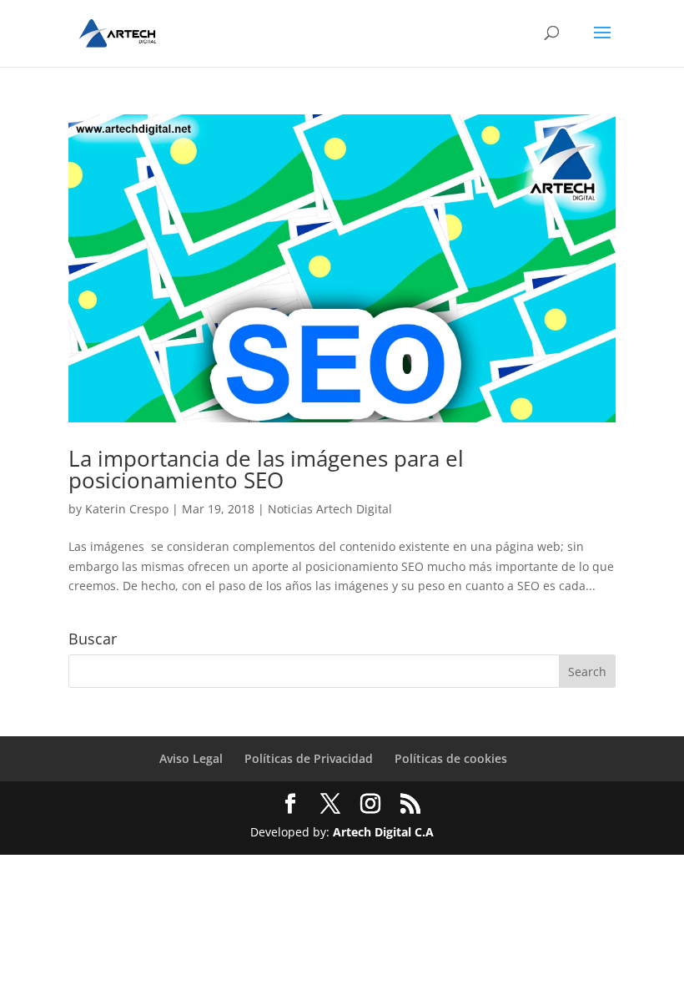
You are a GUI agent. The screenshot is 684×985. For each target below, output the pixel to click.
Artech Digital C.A (383, 832)
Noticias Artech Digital (330, 509)
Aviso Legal (191, 758)
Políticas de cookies (451, 758)
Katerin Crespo (126, 509)
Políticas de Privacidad (308, 758)
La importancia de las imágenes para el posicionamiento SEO (266, 469)
